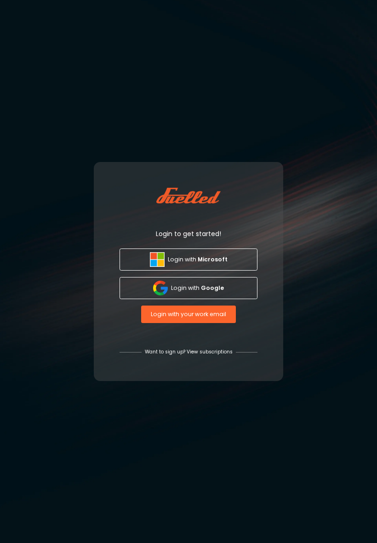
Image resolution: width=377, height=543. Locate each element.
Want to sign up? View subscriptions (189, 352)
